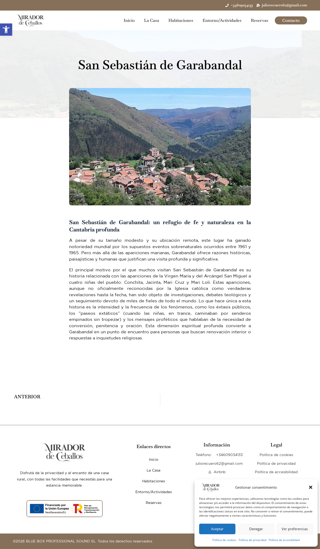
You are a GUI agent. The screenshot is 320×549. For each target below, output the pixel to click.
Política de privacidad (252, 540)
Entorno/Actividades (222, 20)
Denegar (256, 528)
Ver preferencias (295, 528)
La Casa (151, 20)
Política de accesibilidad (284, 540)
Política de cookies (224, 540)
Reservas (259, 20)
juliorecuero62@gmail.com (219, 463)
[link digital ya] (64, 452)
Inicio (129, 20)
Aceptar (217, 528)
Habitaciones (180, 20)
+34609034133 (229, 455)
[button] (6, 29)
